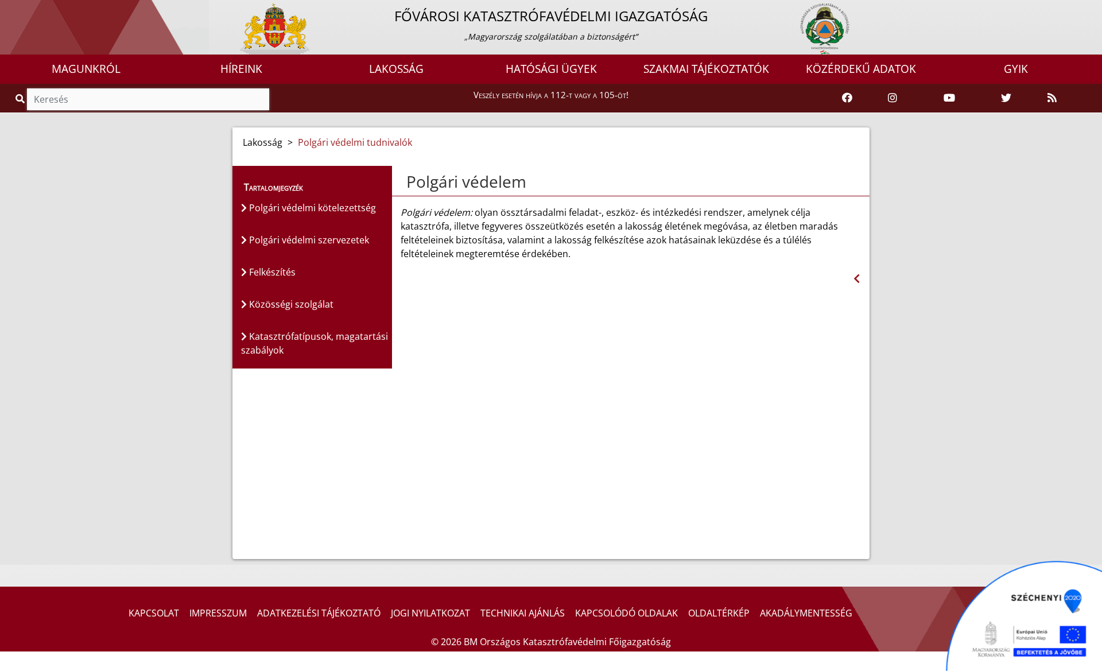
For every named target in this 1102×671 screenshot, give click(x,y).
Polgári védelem (466, 181)
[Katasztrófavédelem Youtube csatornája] (949, 98)
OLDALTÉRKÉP (719, 613)
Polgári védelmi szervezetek (308, 240)
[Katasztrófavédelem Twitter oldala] (1006, 98)
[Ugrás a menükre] (8, 9)
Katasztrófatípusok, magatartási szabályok (314, 343)
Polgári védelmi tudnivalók (355, 142)
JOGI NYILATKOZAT (430, 613)
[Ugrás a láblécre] (34, 9)
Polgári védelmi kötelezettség (311, 207)
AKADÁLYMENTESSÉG (806, 613)
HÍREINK (241, 68)
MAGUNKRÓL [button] (86, 68)
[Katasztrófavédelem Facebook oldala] (847, 98)
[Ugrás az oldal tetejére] (405, 182)
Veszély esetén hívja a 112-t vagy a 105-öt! (551, 94)
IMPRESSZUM (218, 613)
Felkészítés (271, 272)
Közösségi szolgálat (290, 304)
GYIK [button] (1016, 68)
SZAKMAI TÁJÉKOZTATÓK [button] (706, 68)
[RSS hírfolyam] (1052, 98)
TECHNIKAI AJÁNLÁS (522, 613)
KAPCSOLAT (154, 613)
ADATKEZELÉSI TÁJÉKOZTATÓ (319, 613)
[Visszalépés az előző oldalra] (856, 279)
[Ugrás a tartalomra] (21, 9)
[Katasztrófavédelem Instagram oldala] (892, 98)
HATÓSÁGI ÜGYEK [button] (551, 68)
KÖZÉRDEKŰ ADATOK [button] (861, 68)
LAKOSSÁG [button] (396, 68)
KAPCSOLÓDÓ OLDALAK (626, 613)
